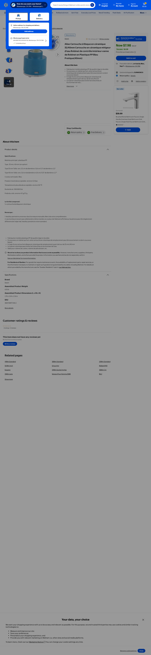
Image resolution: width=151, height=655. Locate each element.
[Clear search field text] (87, 5)
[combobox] (72, 5)
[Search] (92, 5)
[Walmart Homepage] (6, 5)
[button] (119, 5)
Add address (28, 31)
